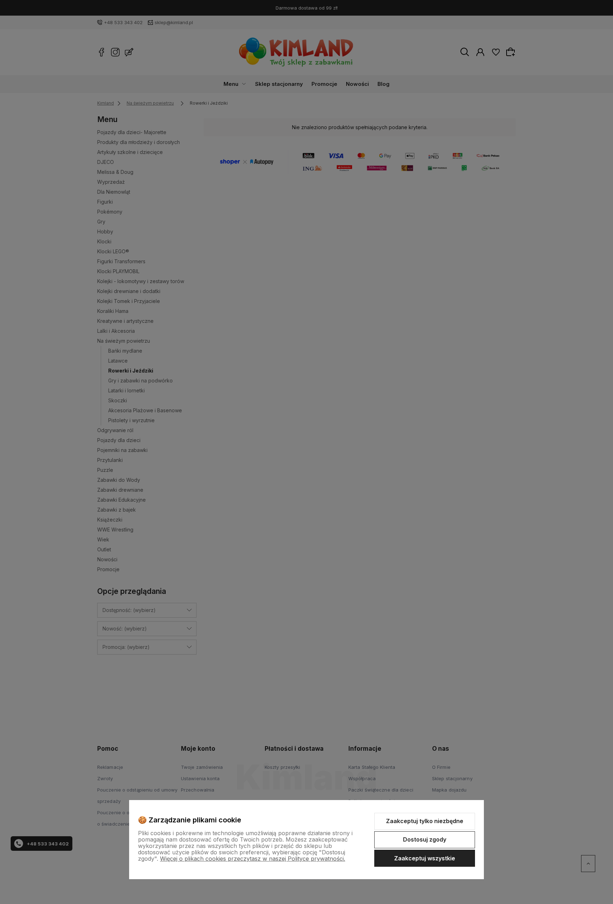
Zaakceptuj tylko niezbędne (424, 821)
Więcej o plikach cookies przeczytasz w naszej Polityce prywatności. (252, 858)
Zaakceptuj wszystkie (424, 858)
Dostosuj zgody (424, 839)
